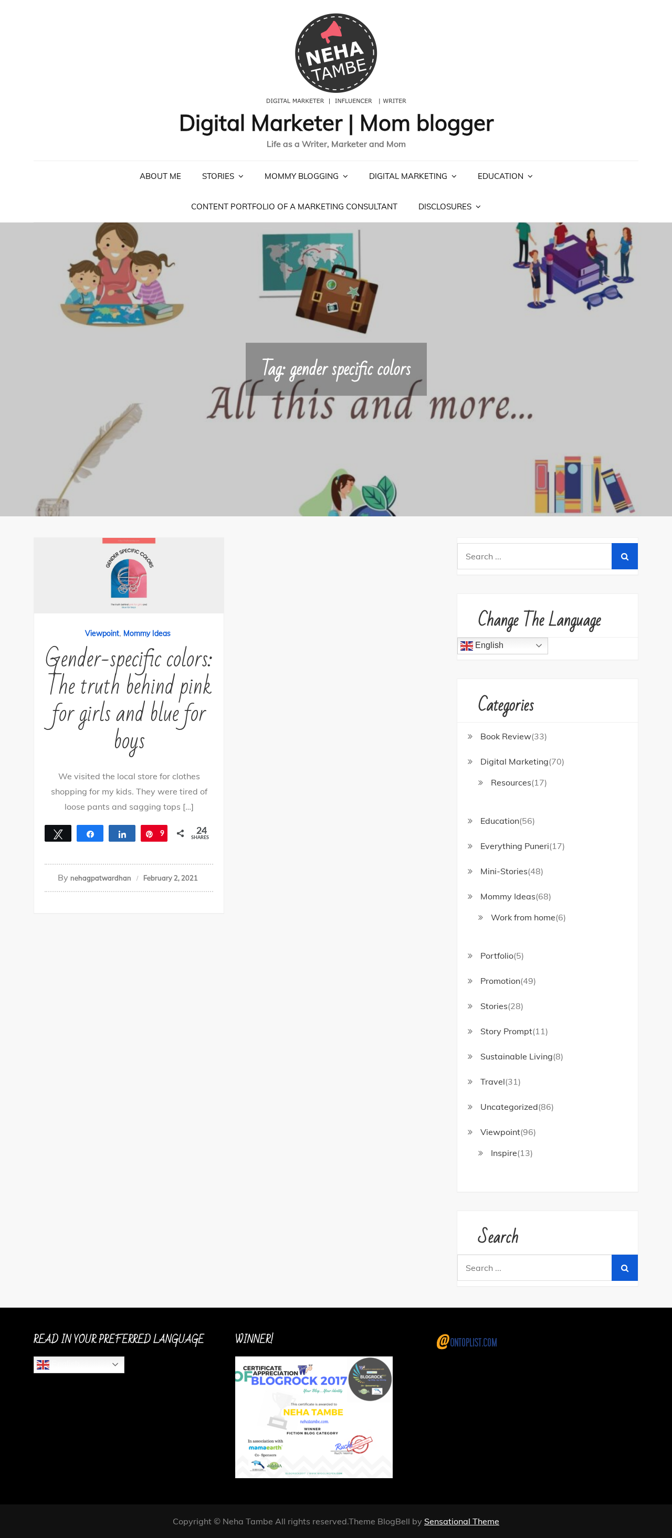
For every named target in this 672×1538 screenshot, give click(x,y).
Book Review (505, 736)
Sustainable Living (516, 1056)
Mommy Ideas (147, 633)
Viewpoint (102, 633)
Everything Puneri (514, 846)
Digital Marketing (408, 176)
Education (500, 176)
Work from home (523, 917)
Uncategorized (509, 1106)
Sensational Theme (461, 1521)
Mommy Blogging (302, 176)
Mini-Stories (504, 871)
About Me (160, 176)
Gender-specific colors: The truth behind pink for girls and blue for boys (129, 700)
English (488, 645)
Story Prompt (506, 1031)
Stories (218, 176)
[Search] (625, 556)
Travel (492, 1081)
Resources (511, 782)
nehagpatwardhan (100, 878)
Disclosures (444, 206)
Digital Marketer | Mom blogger (336, 122)
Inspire (504, 1153)
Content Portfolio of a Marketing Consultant (294, 206)
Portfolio (496, 955)
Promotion (500, 980)
